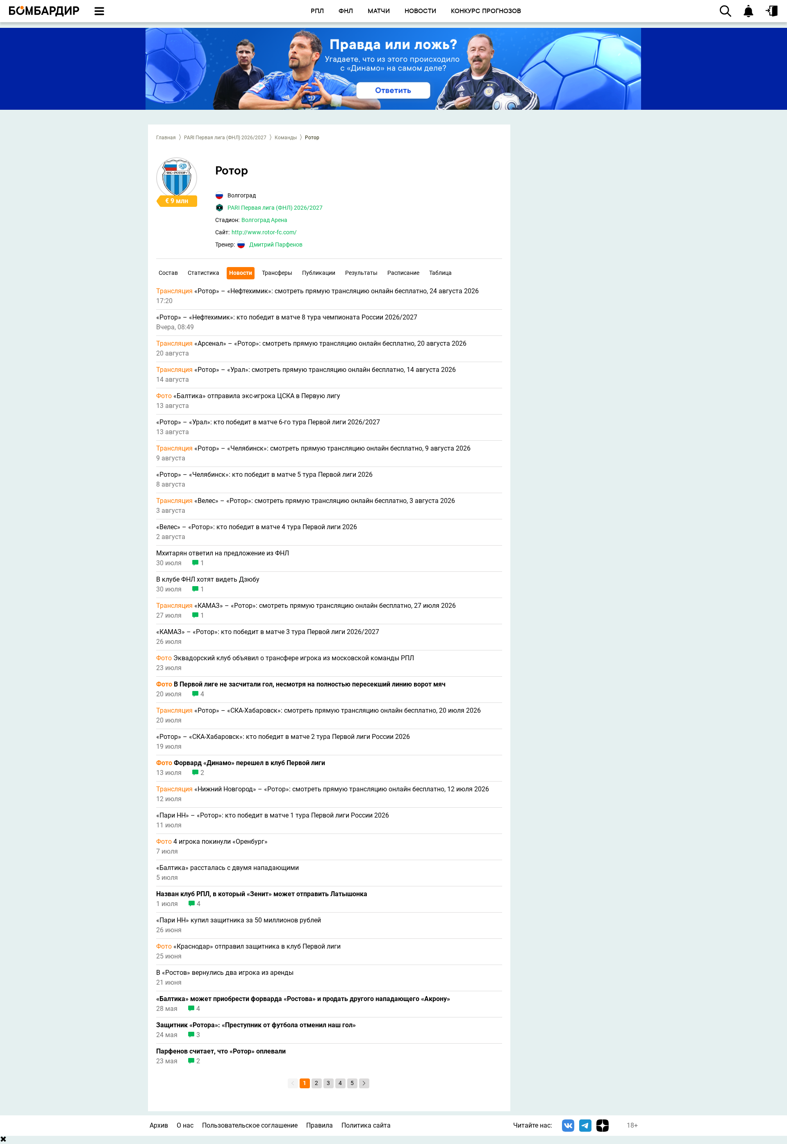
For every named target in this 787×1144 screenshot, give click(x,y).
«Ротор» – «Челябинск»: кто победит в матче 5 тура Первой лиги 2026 (264, 474)
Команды (286, 137)
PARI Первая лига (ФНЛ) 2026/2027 (225, 137)
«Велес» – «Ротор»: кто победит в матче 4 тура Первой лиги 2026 (256, 527)
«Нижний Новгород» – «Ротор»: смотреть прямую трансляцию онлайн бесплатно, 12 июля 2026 (322, 789)
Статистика (203, 273)
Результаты (361, 273)
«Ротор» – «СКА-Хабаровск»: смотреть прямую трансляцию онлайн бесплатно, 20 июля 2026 (318, 710)
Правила (319, 1125)
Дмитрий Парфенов (276, 244)
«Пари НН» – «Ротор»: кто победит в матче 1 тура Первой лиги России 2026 (272, 815)
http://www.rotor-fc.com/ (264, 232)
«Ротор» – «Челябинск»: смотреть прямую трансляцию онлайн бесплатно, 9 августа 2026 (313, 448)
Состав (168, 273)
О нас (185, 1125)
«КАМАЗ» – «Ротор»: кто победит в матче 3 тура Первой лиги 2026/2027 (267, 632)
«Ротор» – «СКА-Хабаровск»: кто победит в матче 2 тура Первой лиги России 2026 (283, 737)
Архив (159, 1125)
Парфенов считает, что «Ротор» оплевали (221, 1051)
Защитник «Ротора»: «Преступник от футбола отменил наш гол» (256, 1025)
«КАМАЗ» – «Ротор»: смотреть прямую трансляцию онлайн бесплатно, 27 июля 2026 (306, 605)
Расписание (403, 273)
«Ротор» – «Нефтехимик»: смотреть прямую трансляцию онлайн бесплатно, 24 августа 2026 (317, 291)
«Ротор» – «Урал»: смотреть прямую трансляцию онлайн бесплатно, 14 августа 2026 (306, 370)
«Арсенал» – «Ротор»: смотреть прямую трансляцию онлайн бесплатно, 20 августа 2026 (311, 343)
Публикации (318, 273)
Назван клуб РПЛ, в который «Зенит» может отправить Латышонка (261, 894)
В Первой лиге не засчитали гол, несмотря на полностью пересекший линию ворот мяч (301, 684)
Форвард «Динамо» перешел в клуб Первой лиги (240, 763)
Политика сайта (366, 1125)
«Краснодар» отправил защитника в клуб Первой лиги (248, 946)
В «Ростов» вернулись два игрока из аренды (224, 972)
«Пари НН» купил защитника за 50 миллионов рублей (238, 920)
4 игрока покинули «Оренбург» (212, 841)
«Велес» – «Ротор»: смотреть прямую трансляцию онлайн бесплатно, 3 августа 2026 (305, 501)
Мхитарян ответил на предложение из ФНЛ (222, 553)
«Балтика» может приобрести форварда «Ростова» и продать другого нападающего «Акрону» (303, 999)
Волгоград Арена (264, 220)
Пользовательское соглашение (250, 1125)
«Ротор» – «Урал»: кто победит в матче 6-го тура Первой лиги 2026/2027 (268, 422)
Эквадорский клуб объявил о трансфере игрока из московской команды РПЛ (285, 658)
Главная (166, 137)
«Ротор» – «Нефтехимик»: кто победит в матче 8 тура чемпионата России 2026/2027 (286, 317)
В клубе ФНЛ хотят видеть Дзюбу (207, 579)
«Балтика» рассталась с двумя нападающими (227, 868)
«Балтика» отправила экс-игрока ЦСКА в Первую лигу (248, 396)
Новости (240, 273)
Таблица (440, 273)
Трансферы (277, 273)
